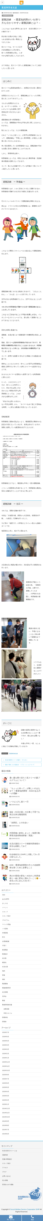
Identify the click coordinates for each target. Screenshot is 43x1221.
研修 (3, 975)
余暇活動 (6, 1009)
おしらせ (5, 903)
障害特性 (5, 1017)
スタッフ (5, 912)
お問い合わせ (6, 1176)
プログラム (5, 920)
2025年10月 (6, 1070)
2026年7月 (5, 1032)
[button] (11, 1218)
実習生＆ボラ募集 (7, 1184)
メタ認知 (5, 928)
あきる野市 (5, 899)
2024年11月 (6, 1113)
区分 (3, 937)
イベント (5, 907)
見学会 (4, 996)
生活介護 (5, 966)
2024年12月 (6, 1108)
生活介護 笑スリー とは (9, 1150)
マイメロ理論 (6, 924)
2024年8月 (5, 1125)
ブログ (4, 1172)
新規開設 (5, 950)
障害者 (4, 1021)
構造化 (4, 962)
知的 (3, 971)
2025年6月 (5, 1083)
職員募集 (5, 983)
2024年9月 (5, 1121)
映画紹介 (5, 954)
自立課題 (5, 992)
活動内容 (5, 1155)
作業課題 (5, 933)
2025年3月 (5, 1096)
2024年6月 (5, 1134)
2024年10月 (6, 1117)
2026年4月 (5, 1045)
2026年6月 (5, 1036)
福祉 (3, 979)
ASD (3, 895)
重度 (3, 1000)
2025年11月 (6, 1066)
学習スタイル (8, 1013)
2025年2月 (5, 1100)
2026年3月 (5, 1049)
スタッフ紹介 (6, 916)
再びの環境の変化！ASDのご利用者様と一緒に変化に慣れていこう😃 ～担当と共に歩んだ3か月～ (25, 878)
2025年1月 (5, 1104)
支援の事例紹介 (7, 1159)
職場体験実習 (6, 988)
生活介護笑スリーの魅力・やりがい (16, 760)
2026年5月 (5, 1041)
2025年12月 (6, 1062)
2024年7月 (5, 1129)
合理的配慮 (5, 941)
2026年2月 (5, 1053)
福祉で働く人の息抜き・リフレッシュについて (19, 764)
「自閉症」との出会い (19, 823)
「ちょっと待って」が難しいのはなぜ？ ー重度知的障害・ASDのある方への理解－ (25, 790)
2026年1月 (5, 1058)
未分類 (4, 958)
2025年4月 (5, 1091)
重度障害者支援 (7, 15)
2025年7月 (5, 1079)
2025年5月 (5, 1087)
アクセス (5, 1167)
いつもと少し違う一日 (19, 802)
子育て (4, 945)
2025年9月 (5, 1074)
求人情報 (5, 1180)
